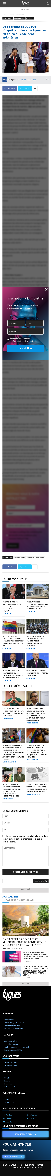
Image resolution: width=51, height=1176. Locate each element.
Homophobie (20, 15)
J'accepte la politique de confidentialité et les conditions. (23, 339)
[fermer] (46, 289)
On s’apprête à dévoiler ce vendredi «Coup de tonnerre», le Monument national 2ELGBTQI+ (24, 942)
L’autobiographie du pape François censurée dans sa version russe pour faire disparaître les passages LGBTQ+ (35, 971)
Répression (40, 557)
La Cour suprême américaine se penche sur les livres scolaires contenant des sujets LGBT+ (13, 640)
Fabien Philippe (32, 759)
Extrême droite (19, 557)
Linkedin (9, 1118)
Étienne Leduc (8, 718)
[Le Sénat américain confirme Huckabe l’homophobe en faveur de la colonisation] (13, 660)
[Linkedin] (4, 1118)
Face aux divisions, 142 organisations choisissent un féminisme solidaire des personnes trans (36, 955)
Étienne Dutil (7, 798)
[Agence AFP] (5, 79)
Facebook (9, 1115)
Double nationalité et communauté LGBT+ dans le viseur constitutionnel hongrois (36, 640)
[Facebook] (4, 1115)
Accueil (4, 15)
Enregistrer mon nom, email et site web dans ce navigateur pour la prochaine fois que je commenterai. (25, 839)
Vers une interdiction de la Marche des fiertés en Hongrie (37, 673)
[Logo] (25, 3)
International (19, 18)
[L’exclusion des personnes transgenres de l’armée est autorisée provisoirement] (37, 591)
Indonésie (30, 557)
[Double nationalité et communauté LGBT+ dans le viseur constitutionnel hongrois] (37, 626)
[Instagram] (27, 1115)
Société (11, 15)
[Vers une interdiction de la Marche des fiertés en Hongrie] (37, 660)
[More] (35, 88)
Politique (29, 18)
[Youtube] (4, 1122)
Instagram (33, 1115)
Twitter (32, 1118)
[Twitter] (27, 1118)
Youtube (9, 1122)
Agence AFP (15, 80)
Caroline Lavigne (9, 762)
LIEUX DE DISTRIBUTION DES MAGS (20, 1126)
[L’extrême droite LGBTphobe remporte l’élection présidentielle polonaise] (13, 591)
